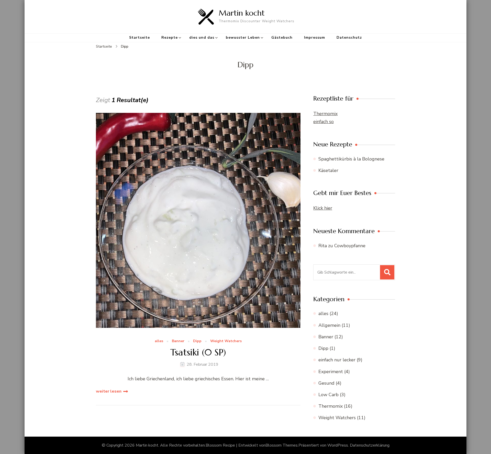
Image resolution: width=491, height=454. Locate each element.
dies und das (201, 37)
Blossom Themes (281, 445)
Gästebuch (282, 37)
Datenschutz (349, 37)
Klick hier (322, 208)
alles (159, 341)
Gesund (326, 383)
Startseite (139, 37)
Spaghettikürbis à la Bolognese (351, 159)
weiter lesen (108, 391)
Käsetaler (328, 170)
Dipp (197, 341)
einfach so (323, 121)
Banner (178, 341)
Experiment (330, 372)
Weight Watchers (226, 341)
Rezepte (169, 37)
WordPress (337, 445)
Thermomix (325, 114)
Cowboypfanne (349, 246)
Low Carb (328, 395)
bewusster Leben (243, 37)
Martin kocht (242, 13)
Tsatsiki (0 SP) (198, 352)
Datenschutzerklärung (369, 445)
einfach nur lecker (336, 360)
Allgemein (329, 325)
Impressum (314, 37)
